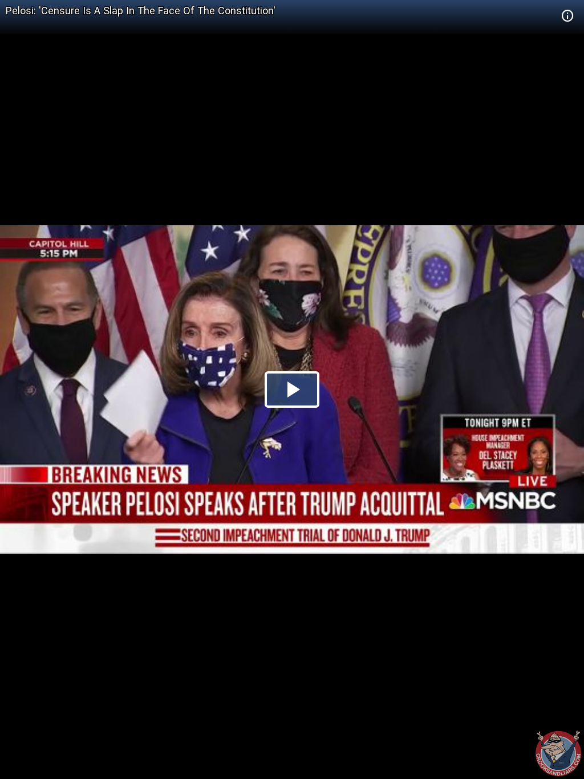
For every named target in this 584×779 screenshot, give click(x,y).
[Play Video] (292, 389)
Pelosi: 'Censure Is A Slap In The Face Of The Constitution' (140, 11)
